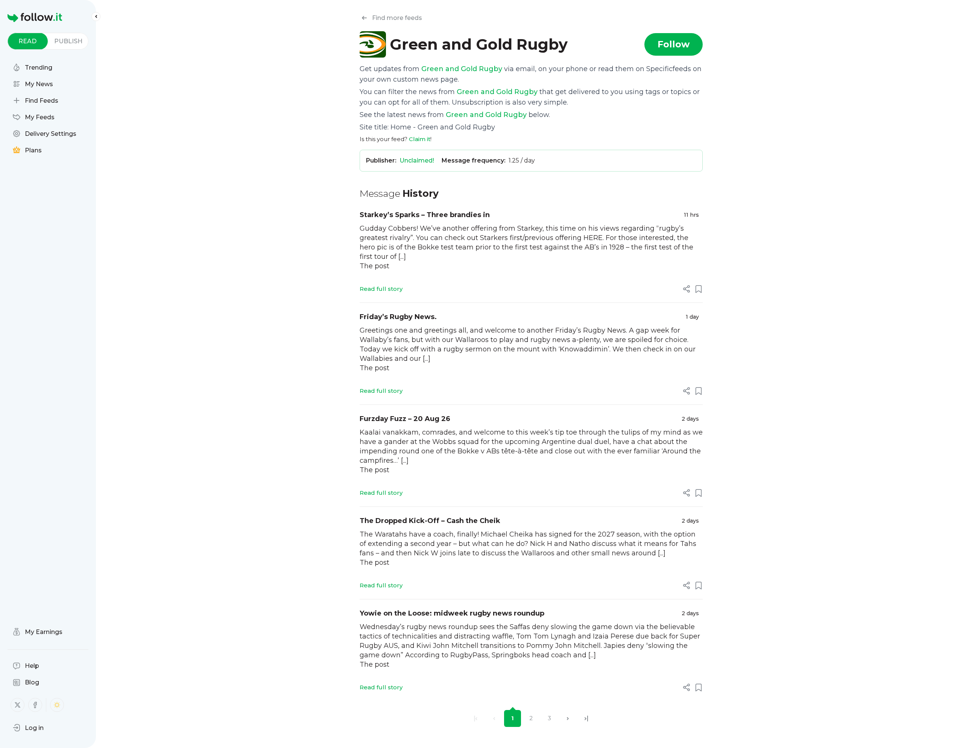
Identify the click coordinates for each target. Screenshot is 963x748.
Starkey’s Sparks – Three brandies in (425, 215)
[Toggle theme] (57, 705)
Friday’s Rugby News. (398, 317)
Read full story (381, 288)
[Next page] (567, 718)
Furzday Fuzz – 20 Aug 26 (405, 419)
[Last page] (586, 718)
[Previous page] (494, 718)
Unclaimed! (416, 160)
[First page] (475, 718)
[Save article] (698, 289)
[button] (28, 727)
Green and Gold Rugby (461, 69)
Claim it (419, 139)
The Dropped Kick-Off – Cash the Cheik (430, 521)
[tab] (28, 41)
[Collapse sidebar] (95, 16)
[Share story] (686, 289)
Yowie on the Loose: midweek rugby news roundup (452, 613)
